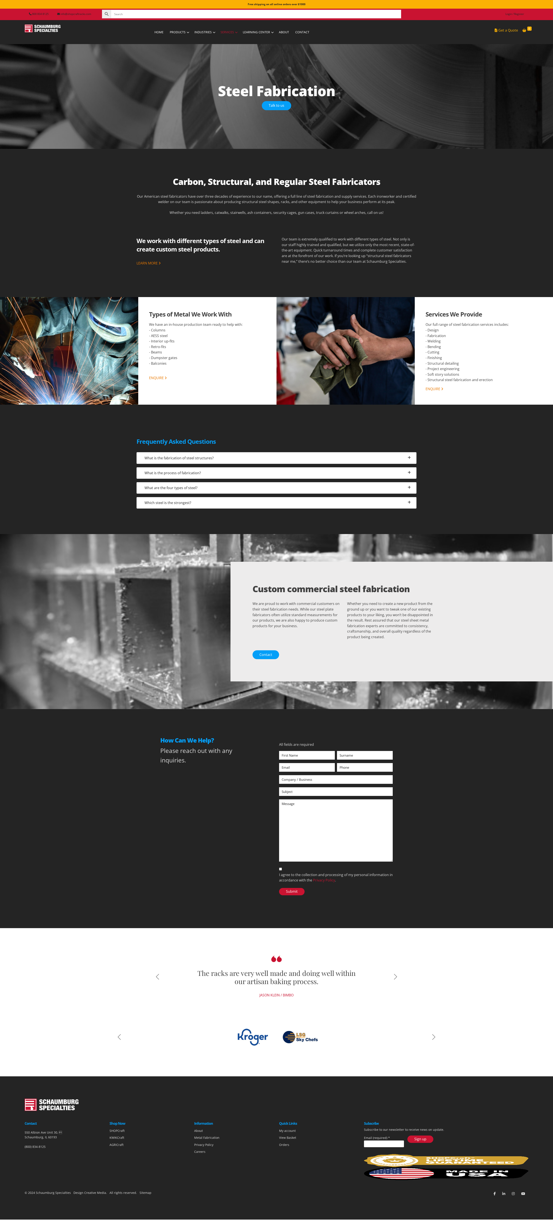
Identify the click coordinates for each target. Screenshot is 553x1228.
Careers (199, 1176)
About (198, 1155)
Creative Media (95, 1218)
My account (287, 1155)
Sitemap (145, 1218)
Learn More (148, 263)
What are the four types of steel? (171, 487)
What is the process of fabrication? (173, 473)
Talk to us (276, 105)
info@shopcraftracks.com (75, 14)
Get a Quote (508, 30)
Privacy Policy (324, 880)
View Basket (287, 1163)
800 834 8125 (40, 14)
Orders (284, 1170)
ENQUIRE (157, 377)
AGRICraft (117, 1170)
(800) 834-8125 (35, 1171)
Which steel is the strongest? (168, 502)
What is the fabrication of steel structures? (179, 458)
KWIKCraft (117, 1163)
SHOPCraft (117, 1155)
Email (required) (377, 1163)
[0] (524, 30)
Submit (292, 891)
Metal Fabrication (206, 1163)
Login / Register (514, 14)
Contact (265, 654)
